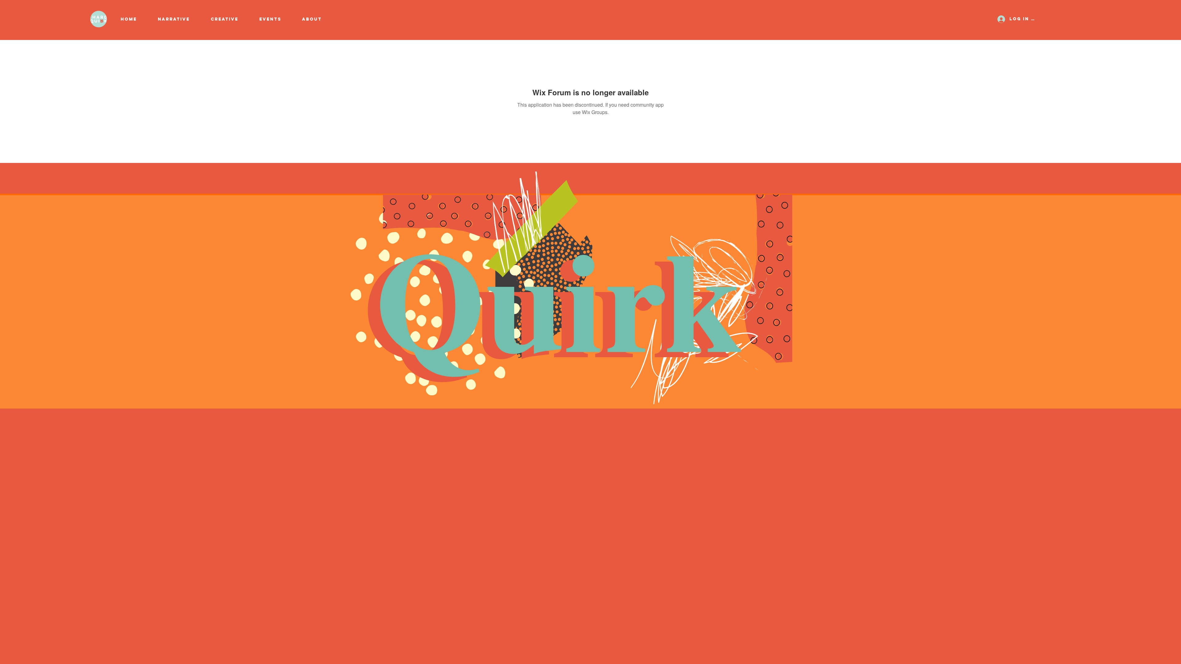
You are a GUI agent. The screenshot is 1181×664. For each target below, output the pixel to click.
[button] (230, 19)
